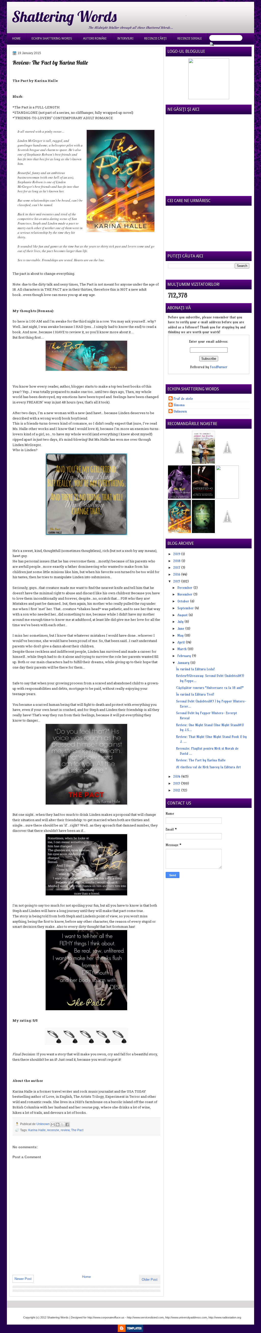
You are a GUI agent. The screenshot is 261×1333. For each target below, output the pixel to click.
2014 (177, 776)
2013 (177, 783)
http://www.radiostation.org (224, 1317)
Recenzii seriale (189, 38)
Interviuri (125, 38)
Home (16, 38)
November (185, 594)
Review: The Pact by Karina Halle (201, 760)
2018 (177, 561)
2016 (177, 574)
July (181, 622)
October (183, 601)
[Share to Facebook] (67, 1124)
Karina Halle (37, 1130)
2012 (177, 790)
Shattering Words (64, 16)
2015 (177, 581)
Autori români (94, 38)
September (186, 608)
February (184, 656)
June (181, 628)
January (183, 663)
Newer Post (23, 1279)
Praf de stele (183, 399)
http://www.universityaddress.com (186, 1317)
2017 (177, 567)
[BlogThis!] (57, 1124)
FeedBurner (218, 367)
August (183, 615)
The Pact (77, 1130)
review (65, 1130)
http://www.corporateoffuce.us (105, 1317)
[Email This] (52, 1124)
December (185, 588)
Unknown (43, 1124)
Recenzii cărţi (155, 38)
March (182, 649)
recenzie (53, 1130)
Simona (179, 405)
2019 (177, 554)
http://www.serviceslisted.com (145, 1317)
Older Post (150, 1279)
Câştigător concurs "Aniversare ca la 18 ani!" (210, 688)
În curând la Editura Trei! (195, 694)
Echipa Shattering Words (52, 38)
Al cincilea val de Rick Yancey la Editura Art (208, 767)
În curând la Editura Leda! (195, 669)
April (181, 642)
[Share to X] (62, 1124)
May (181, 635)
